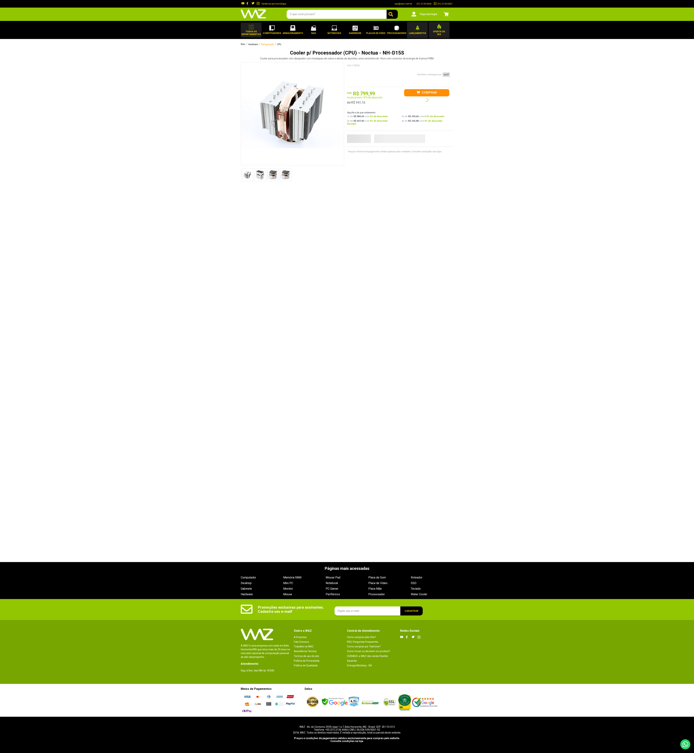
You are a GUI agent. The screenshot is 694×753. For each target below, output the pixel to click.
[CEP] (362, 132)
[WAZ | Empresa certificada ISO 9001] (313, 702)
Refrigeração (267, 44)
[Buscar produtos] (392, 14)
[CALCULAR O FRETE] (391, 136)
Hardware (253, 44)
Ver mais (351, 115)
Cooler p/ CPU (284, 44)
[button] (251, 30)
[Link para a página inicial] (243, 44)
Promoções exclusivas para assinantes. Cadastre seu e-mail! (291, 609)
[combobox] (342, 14)
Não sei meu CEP (414, 136)
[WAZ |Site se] (335, 702)
